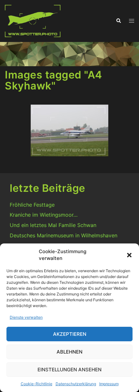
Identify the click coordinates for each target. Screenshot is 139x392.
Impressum (109, 383)
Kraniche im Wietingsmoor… (44, 214)
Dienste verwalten (26, 317)
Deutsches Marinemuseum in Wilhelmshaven (63, 235)
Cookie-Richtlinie (36, 383)
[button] (129, 255)
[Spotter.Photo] (32, 20)
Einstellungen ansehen (69, 369)
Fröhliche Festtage (32, 204)
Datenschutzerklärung (76, 383)
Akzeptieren (69, 334)
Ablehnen (69, 352)
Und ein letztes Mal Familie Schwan (53, 225)
